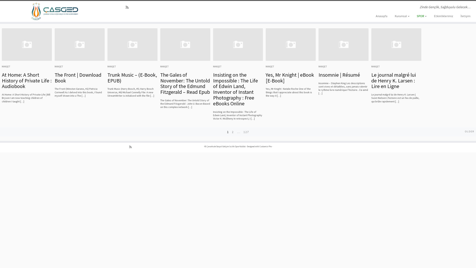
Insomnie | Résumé (339, 74)
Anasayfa (381, 16)
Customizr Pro (265, 146)
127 (246, 132)
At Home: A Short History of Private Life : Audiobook (27, 80)
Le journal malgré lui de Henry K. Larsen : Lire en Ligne (393, 80)
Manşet (6, 66)
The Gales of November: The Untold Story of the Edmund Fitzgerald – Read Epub (185, 83)
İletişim (465, 16)
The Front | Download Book (78, 77)
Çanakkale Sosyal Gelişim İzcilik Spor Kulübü (226, 146)
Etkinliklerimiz (443, 16)
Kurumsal (401, 16)
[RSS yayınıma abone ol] (128, 7)
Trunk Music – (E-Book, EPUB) (132, 77)
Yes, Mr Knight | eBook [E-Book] (290, 77)
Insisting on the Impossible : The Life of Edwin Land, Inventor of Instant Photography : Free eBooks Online (235, 89)
